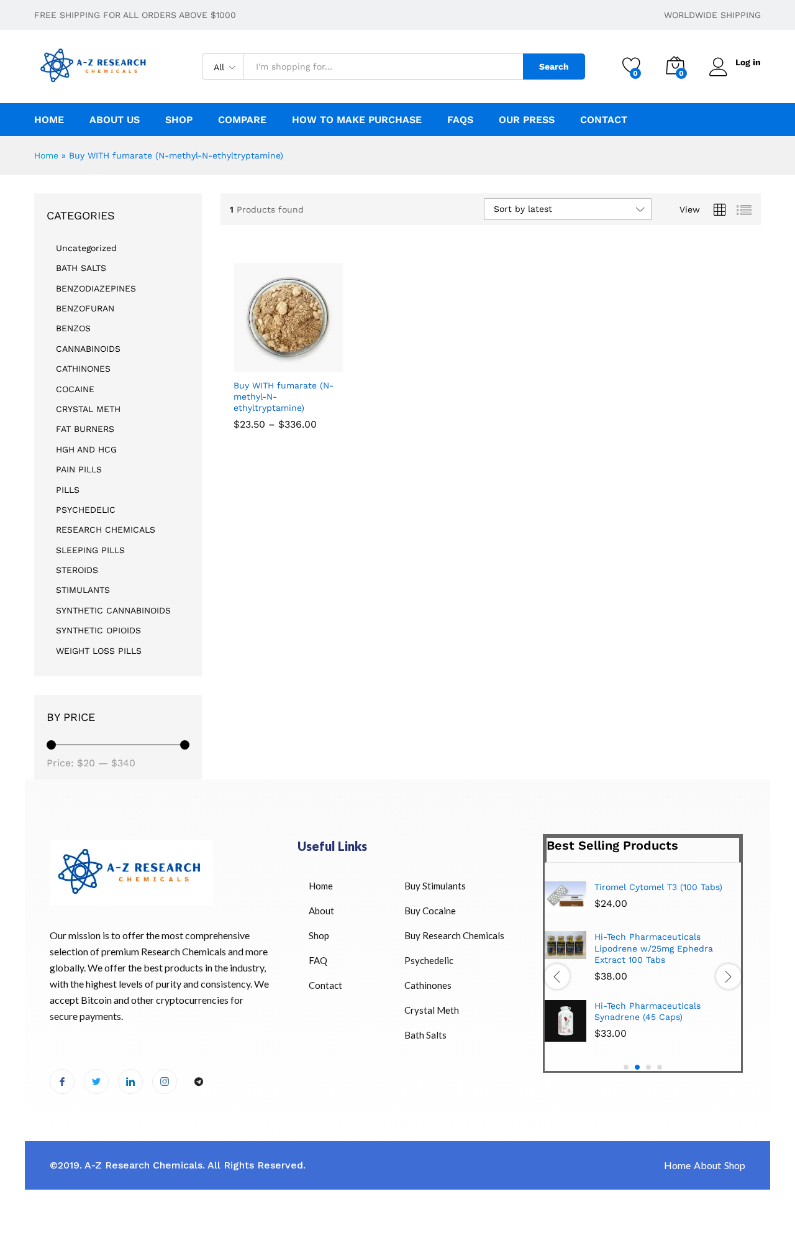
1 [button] (626, 1067)
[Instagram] (164, 1081)
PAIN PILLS (79, 469)
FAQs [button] (460, 120)
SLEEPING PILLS (90, 550)
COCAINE (75, 389)
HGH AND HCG (86, 449)
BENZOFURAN (85, 308)
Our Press (527, 120)
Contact (603, 120)
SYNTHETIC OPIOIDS (98, 630)
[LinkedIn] (130, 1081)
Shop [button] (179, 120)
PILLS (68, 490)
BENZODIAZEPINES (96, 288)
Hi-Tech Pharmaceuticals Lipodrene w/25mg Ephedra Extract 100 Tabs (653, 948)
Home (49, 120)
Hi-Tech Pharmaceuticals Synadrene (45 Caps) (647, 1011)
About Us (114, 120)
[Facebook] (62, 1081)
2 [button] (637, 1067)
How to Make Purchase (357, 120)
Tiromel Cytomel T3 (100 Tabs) (658, 887)
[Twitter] (96, 1081)
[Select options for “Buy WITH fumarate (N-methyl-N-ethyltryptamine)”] (243, 358)
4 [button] (659, 1067)
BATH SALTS (81, 268)
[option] (643, 966)
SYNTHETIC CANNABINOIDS (113, 610)
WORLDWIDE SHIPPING (712, 15)
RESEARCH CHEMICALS (105, 530)
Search (554, 66)
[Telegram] (198, 1082)
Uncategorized (86, 248)
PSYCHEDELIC (86, 510)
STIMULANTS (83, 590)
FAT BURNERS (85, 429)
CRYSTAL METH (88, 409)
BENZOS (73, 328)
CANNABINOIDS (88, 349)
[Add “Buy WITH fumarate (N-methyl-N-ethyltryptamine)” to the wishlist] (298, 358)
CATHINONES (83, 369)
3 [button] (648, 1067)
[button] (326, 358)
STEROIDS (77, 570)
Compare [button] (242, 120)
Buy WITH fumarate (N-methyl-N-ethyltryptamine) (284, 396)
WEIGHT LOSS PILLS (99, 651)
